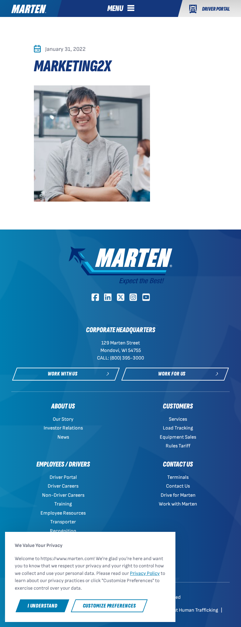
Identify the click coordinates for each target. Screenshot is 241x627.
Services (178, 419)
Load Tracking (178, 428)
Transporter (63, 522)
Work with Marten (178, 504)
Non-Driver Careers (63, 495)
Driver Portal (63, 477)
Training (63, 504)
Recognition (63, 531)
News (63, 437)
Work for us (171, 373)
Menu (115, 8)
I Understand (42, 606)
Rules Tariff (178, 446)
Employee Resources (63, 513)
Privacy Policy (145, 573)
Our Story (63, 419)
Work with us (63, 373)
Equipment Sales (178, 437)
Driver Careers (63, 486)
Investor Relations (63, 428)
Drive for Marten (178, 495)
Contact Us (178, 486)
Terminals (178, 477)
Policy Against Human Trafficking (183, 610)
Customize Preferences (109, 606)
